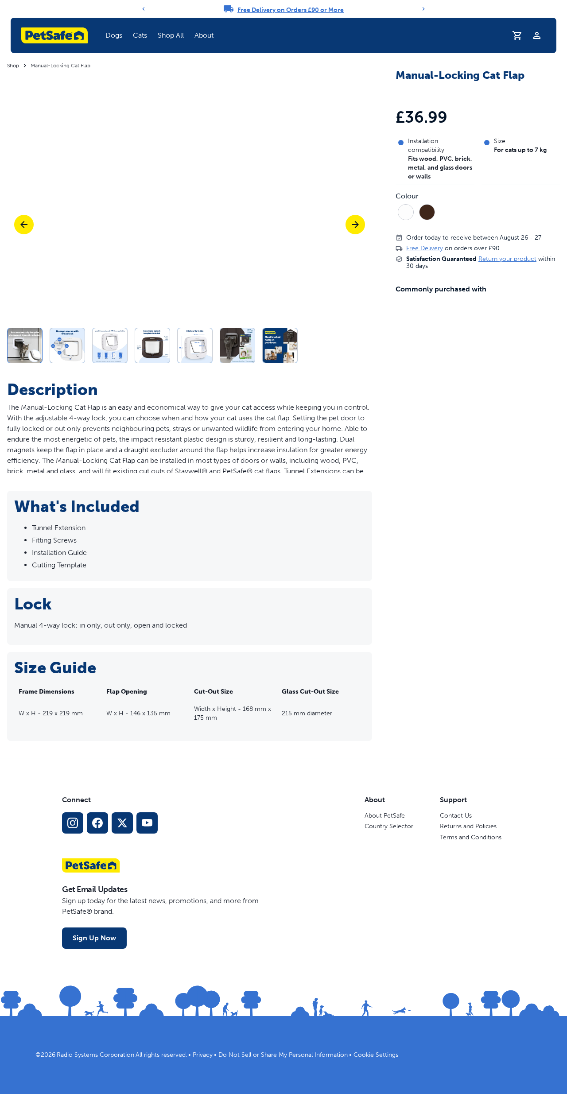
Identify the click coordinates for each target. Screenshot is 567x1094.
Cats (140, 35)
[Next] (423, 8)
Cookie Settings (375, 1055)
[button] (114, 35)
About (204, 35)
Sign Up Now (94, 938)
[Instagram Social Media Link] (72, 823)
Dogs (113, 35)
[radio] (406, 212)
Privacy (203, 1055)
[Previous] (143, 8)
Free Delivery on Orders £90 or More (290, 10)
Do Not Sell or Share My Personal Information (283, 1055)
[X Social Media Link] (122, 823)
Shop (13, 65)
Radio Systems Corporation (95, 1055)
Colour (407, 197)
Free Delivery (424, 248)
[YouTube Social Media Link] (147, 823)
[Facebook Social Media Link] (97, 823)
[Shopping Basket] (517, 35)
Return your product (507, 259)
